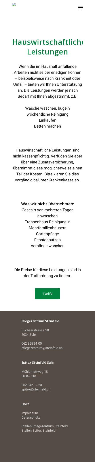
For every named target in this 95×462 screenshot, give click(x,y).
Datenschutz (30, 417)
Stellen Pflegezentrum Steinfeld (44, 426)
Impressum (29, 413)
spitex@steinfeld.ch (35, 389)
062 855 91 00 (31, 344)
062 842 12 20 (31, 385)
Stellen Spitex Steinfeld (38, 431)
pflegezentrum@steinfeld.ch (42, 348)
